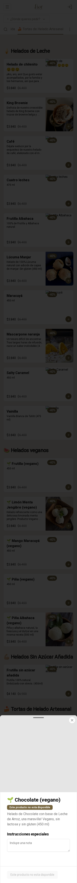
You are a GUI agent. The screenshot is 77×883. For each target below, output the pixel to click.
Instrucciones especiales (28, 834)
